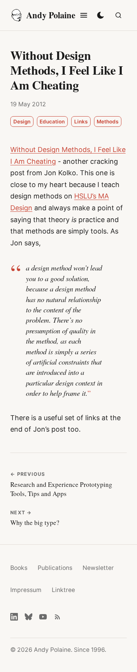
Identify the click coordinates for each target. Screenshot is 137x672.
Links (81, 121)
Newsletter (98, 567)
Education (52, 121)
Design (21, 121)
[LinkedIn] (14, 617)
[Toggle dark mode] (100, 15)
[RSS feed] (57, 617)
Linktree (63, 590)
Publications (55, 567)
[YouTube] (43, 617)
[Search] (118, 15)
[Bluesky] (28, 617)
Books (18, 567)
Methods (107, 121)
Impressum (25, 590)
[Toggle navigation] (84, 15)
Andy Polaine (50, 15)
